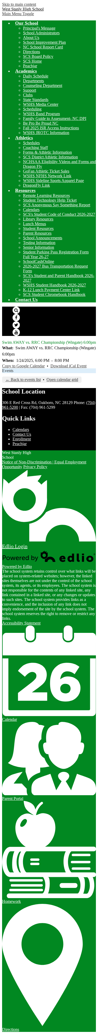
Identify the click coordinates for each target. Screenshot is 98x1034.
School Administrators (41, 33)
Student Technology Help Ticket (50, 200)
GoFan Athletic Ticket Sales (46, 171)
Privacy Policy (35, 467)
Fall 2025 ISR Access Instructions (51, 128)
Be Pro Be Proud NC (40, 123)
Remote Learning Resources (46, 195)
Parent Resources (37, 233)
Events (7, 370)
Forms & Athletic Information (47, 152)
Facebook (16, 317)
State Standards (35, 99)
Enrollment (22, 439)
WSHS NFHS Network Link (47, 176)
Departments (33, 81)
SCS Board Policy (38, 56)
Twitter (16, 325)
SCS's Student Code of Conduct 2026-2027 (59, 214)
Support (29, 90)
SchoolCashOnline (38, 261)
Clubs (28, 95)
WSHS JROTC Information (46, 132)
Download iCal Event (68, 366)
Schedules (31, 143)
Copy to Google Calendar (23, 366)
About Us (31, 37)
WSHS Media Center (40, 104)
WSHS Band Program (41, 114)
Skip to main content (19, 4)
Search (16, 310)
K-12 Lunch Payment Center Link (51, 289)
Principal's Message (39, 28)
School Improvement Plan (44, 42)
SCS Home (32, 61)
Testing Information (39, 242)
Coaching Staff (35, 147)
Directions (31, 51)
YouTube (16, 332)
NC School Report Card (43, 47)
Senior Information (38, 247)
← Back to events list (23, 379)
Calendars (31, 209)
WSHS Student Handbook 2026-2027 (54, 285)
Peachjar (30, 66)
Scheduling (32, 109)
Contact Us (22, 434)
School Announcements (42, 238)
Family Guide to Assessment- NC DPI (54, 118)
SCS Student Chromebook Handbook (54, 294)
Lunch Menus (34, 224)
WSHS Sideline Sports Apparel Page (53, 180)
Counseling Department (42, 85)
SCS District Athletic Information (50, 157)
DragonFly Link (36, 185)
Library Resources (38, 219)
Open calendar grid (62, 379)
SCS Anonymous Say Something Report (56, 205)
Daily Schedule (35, 76)
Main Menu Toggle (18, 14)
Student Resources (38, 228)
